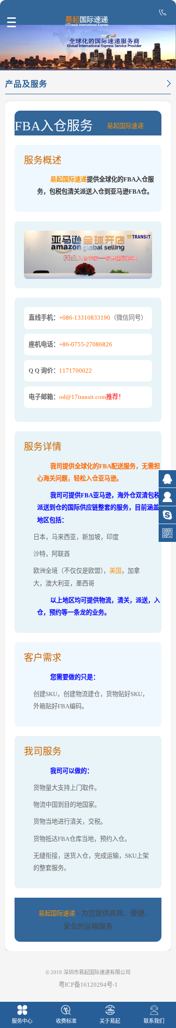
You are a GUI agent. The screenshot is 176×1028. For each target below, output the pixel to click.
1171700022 (75, 370)
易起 (113, 125)
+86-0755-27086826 (85, 344)
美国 (115, 570)
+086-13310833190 (84, 317)
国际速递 (131, 125)
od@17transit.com (82, 396)
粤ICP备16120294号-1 (88, 984)
